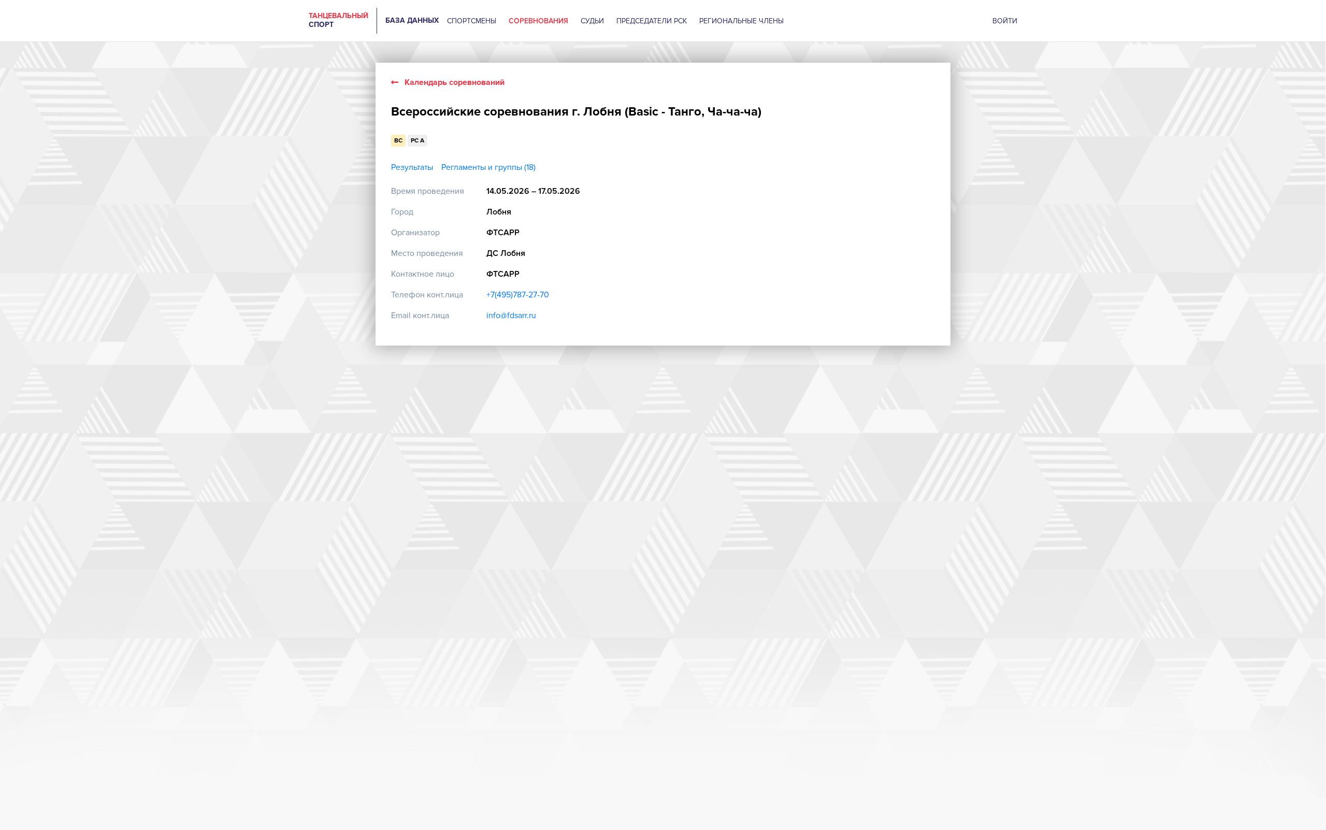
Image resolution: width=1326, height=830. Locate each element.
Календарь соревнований (455, 82)
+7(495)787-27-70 (517, 295)
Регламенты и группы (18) (488, 167)
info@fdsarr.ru (511, 315)
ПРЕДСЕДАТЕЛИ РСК (651, 21)
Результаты (412, 167)
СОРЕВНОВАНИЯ (538, 21)
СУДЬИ (592, 21)
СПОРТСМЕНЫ (471, 21)
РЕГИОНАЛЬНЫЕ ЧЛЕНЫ (741, 21)
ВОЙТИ (1004, 21)
